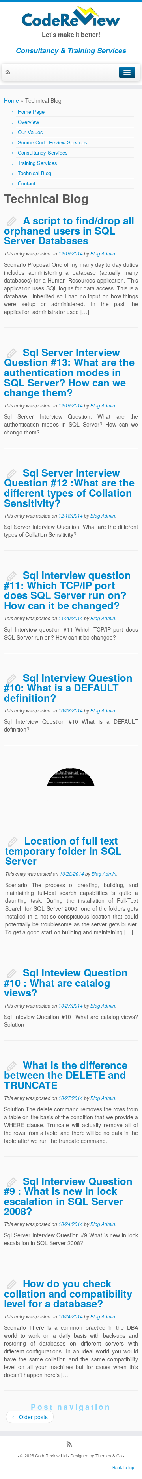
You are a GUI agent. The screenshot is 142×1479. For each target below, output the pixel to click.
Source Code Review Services (52, 142)
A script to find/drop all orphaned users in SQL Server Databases (69, 230)
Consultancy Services (43, 152)
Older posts (30, 1417)
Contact (27, 183)
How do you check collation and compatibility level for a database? (68, 1293)
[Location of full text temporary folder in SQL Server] (71, 792)
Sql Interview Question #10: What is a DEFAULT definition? (68, 687)
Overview (28, 122)
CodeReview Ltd (51, 1455)
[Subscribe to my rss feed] (10, 72)
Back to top (123, 1467)
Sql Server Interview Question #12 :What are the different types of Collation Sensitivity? (69, 487)
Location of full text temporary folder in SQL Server (63, 850)
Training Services (37, 162)
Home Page (31, 111)
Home (11, 100)
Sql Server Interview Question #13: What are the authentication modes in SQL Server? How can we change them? (69, 372)
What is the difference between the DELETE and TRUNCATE (65, 1074)
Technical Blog (34, 173)
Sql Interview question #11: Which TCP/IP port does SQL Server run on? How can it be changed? (67, 590)
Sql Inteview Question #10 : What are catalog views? (66, 982)
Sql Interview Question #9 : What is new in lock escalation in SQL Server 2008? (68, 1196)
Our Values (30, 132)
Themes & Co (108, 1455)
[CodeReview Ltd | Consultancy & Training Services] (71, 16)
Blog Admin (102, 253)
